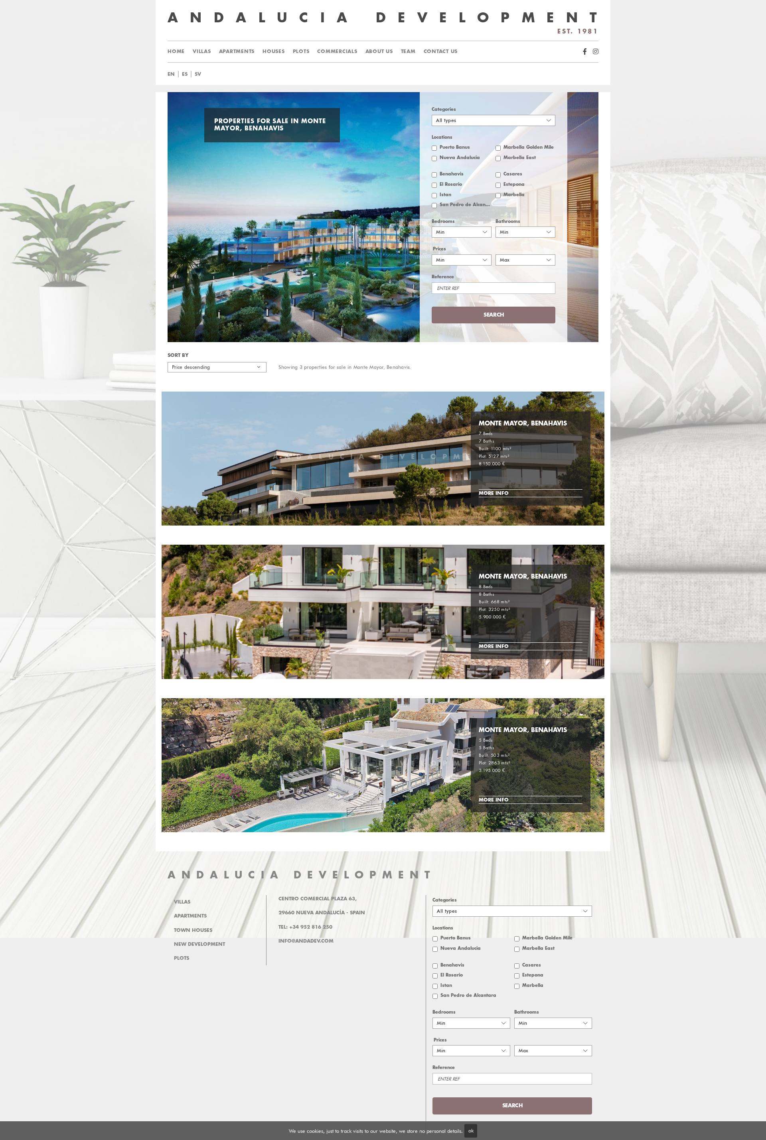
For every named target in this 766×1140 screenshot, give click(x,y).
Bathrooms (508, 221)
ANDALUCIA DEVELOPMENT (302, 875)
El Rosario (451, 184)
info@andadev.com (306, 941)
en (171, 74)
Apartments (237, 51)
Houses (274, 51)
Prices (439, 249)
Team (408, 51)
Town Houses (193, 930)
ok (471, 1130)
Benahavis (452, 174)
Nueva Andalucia (460, 158)
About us (379, 51)
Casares (512, 174)
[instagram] (595, 51)
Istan (445, 195)
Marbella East (519, 158)
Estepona (514, 184)
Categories (444, 109)
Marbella (514, 195)
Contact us (441, 51)
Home (176, 51)
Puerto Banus (455, 147)
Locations (442, 137)
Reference (443, 277)
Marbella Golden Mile (528, 147)
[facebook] (585, 51)
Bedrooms (443, 221)
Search (393, 74)
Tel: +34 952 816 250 (305, 927)
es (185, 74)
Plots (301, 51)
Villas (202, 51)
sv (198, 74)
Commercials (337, 51)
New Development (199, 944)
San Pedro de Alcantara (466, 205)
